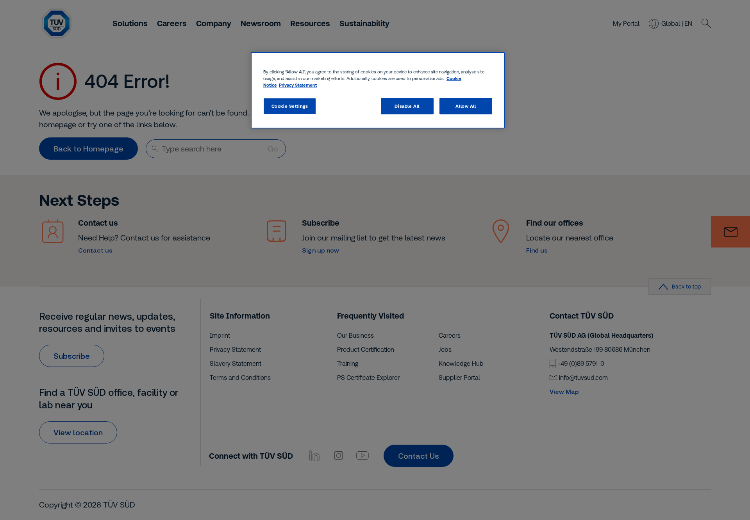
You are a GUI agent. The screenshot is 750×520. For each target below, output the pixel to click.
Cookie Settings (289, 106)
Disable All (407, 106)
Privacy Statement (298, 84)
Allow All (465, 106)
